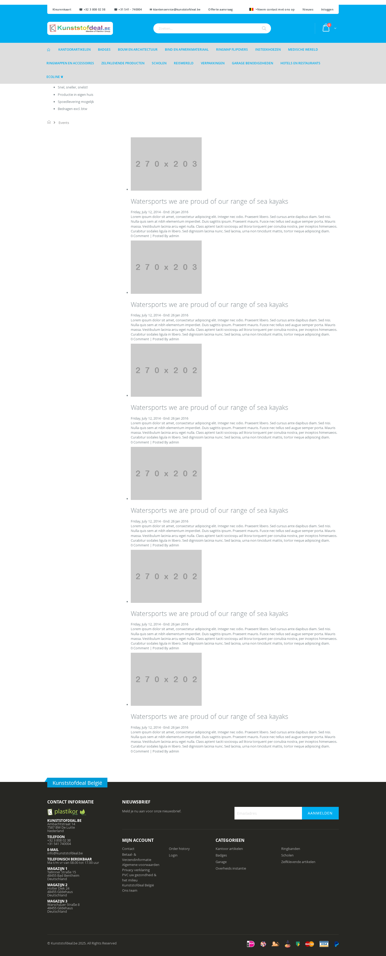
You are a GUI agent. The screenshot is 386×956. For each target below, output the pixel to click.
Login (173, 855)
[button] (253, 9)
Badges (221, 855)
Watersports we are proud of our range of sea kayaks (209, 201)
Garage (221, 861)
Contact (128, 848)
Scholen (287, 855)
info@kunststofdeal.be (65, 853)
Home (49, 122)
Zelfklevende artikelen (298, 861)
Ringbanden (290, 848)
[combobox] (212, 28)
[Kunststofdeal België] (80, 28)
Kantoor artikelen (229, 848)
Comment (141, 235)
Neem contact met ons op (276, 9)
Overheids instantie (231, 868)
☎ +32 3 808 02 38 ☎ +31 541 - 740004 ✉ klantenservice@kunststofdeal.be (139, 9)
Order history (179, 848)
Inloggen (327, 9)
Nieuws (307, 9)
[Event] (166, 189)
